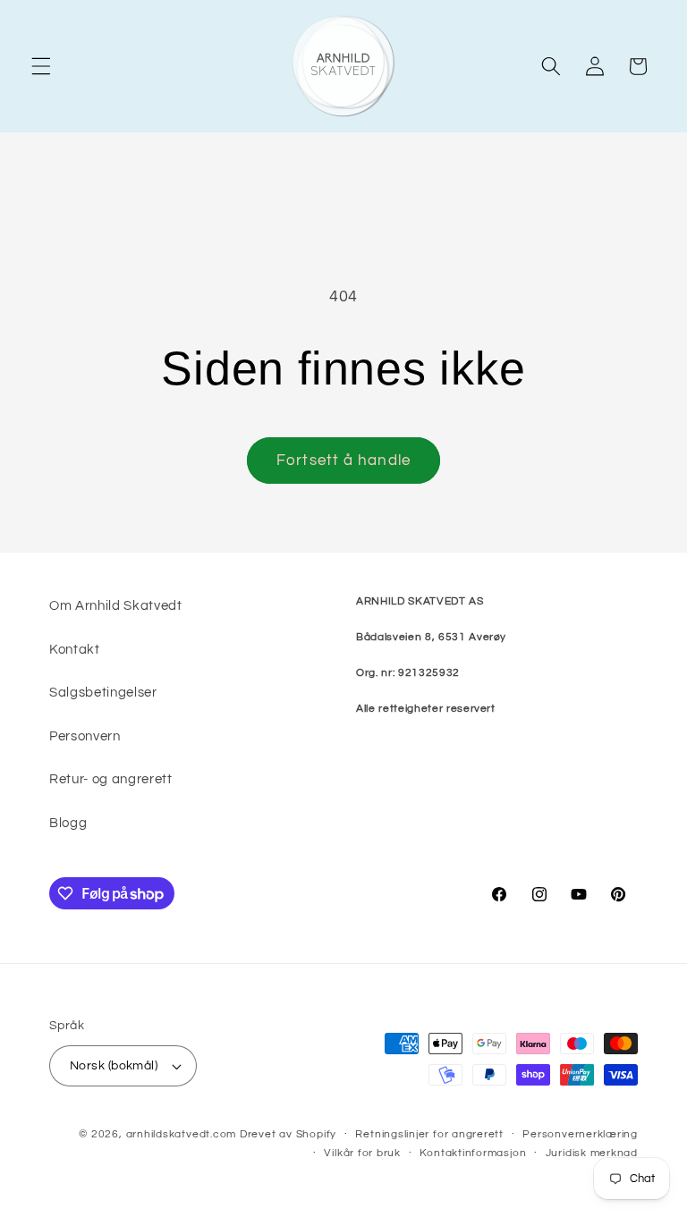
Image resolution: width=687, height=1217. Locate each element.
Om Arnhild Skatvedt (115, 605)
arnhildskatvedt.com (181, 1134)
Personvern (85, 736)
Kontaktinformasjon (473, 1153)
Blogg (68, 823)
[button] (41, 66)
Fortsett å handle (343, 460)
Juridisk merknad (592, 1153)
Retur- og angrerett (111, 779)
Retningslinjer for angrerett (429, 1134)
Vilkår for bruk (362, 1153)
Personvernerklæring (580, 1134)
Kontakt (74, 649)
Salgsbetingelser (103, 692)
